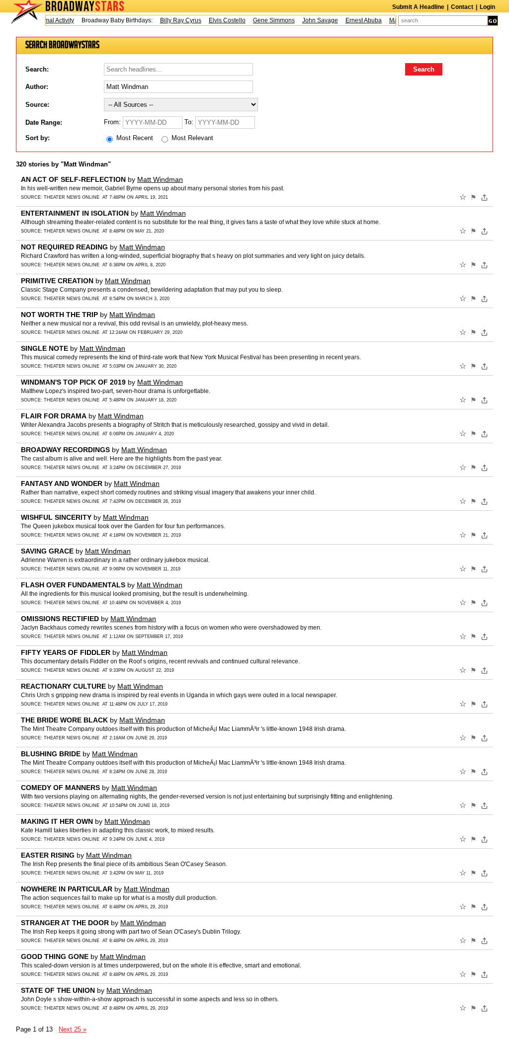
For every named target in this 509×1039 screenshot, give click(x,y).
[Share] (484, 197)
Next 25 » (72, 1029)
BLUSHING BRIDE (51, 754)
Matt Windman (160, 179)
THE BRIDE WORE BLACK (64, 720)
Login (487, 6)
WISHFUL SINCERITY (56, 517)
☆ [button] (462, 197)
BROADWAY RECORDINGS (65, 450)
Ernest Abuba (356, 20)
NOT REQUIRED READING (64, 247)
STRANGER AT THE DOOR (65, 923)
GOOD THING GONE (54, 956)
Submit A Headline (418, 6)
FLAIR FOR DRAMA (53, 416)
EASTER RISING (48, 855)
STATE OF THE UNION (58, 990)
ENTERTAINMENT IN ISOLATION (75, 213)
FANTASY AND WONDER (61, 483)
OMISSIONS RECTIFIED (60, 619)
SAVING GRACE (47, 551)
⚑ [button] (473, 197)
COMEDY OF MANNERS (60, 788)
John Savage (313, 20)
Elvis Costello (219, 20)
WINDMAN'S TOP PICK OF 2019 (73, 382)
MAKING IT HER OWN (57, 821)
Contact (462, 6)
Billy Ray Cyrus (173, 20)
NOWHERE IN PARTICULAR (66, 889)
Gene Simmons (266, 20)
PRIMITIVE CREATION (57, 281)
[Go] (493, 20)
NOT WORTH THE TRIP (59, 315)
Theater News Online (71, 197)
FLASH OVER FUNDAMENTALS (73, 585)
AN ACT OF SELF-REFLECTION (73, 179)
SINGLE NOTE (44, 348)
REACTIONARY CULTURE (63, 686)
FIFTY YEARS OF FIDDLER (65, 652)
